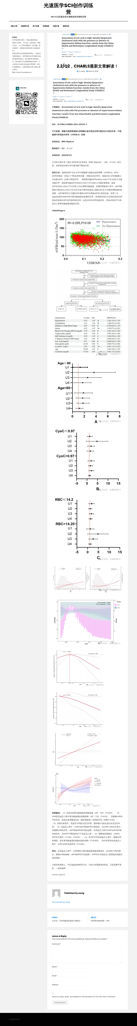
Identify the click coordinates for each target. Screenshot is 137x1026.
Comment (56, 944)
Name (55, 967)
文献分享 (56, 26)
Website (55, 985)
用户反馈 (36, 26)
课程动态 (66, 26)
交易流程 (46, 26)
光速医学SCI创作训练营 (68, 9)
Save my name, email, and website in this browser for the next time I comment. (84, 997)
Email (54, 976)
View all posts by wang (61, 902)
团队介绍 (14, 26)
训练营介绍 (25, 26)
